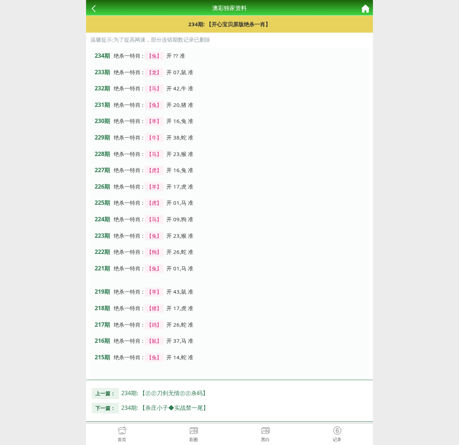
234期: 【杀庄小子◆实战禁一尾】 (165, 408)
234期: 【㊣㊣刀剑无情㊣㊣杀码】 (164, 393)
